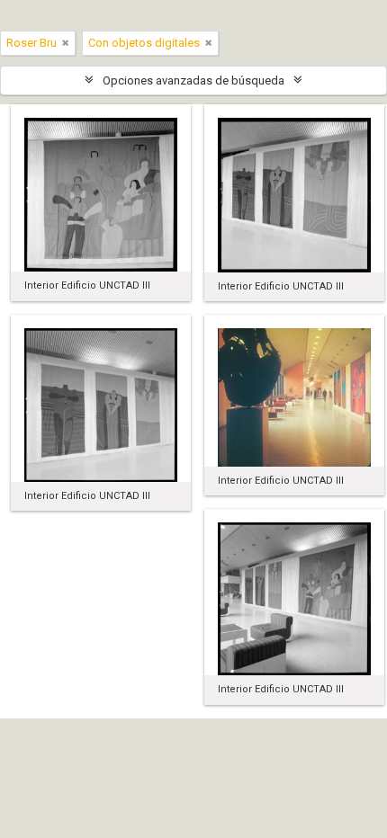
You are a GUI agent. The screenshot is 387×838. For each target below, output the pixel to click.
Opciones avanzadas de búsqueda (193, 80)
